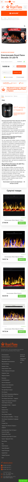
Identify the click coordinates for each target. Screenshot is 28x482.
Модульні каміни (6, 375)
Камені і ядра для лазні (7, 438)
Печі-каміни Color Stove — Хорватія (10, 398)
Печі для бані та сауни (7, 389)
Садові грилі (4, 453)
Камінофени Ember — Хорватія (9, 405)
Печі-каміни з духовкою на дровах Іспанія (10, 420)
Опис (2, 96)
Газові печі (4, 407)
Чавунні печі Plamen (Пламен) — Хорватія (9, 426)
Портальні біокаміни (6, 387)
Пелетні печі (5, 412)
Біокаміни (4, 378)
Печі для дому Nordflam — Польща (10, 416)
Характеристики (9, 96)
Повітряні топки (5, 373)
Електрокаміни (5, 354)
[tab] (2, 96)
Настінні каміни (5, 364)
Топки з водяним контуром (8, 370)
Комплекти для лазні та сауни (9, 436)
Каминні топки (5, 366)
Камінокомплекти (6, 356)
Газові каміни (5, 445)
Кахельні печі (5, 409)
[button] (24, 26)
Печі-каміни (4, 392)
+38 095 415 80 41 (7, 465)
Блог (3, 457)
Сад (3, 443)
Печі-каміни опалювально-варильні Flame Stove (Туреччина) (10, 395)
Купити (21, 223)
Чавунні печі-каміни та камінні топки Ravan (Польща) (9, 401)
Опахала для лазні (6, 434)
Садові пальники (6, 455)
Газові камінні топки (6, 368)
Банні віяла (4, 441)
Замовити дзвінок (7, 462)
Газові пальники (5, 450)
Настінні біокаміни (6, 382)
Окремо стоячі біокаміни (7, 385)
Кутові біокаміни (5, 380)
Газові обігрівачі (5, 448)
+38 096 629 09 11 (7, 467)
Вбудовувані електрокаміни (7, 52)
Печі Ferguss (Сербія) (7, 414)
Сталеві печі (5, 423)
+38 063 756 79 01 (7, 469)
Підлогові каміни (6, 359)
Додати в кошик (21, 66)
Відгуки (15, 96)
